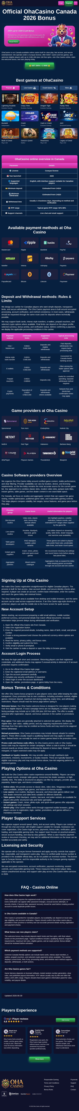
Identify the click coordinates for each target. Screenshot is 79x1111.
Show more (39, 1059)
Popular (9, 88)
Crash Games (48, 88)
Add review (65, 1020)
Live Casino (28, 88)
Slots (67, 88)
